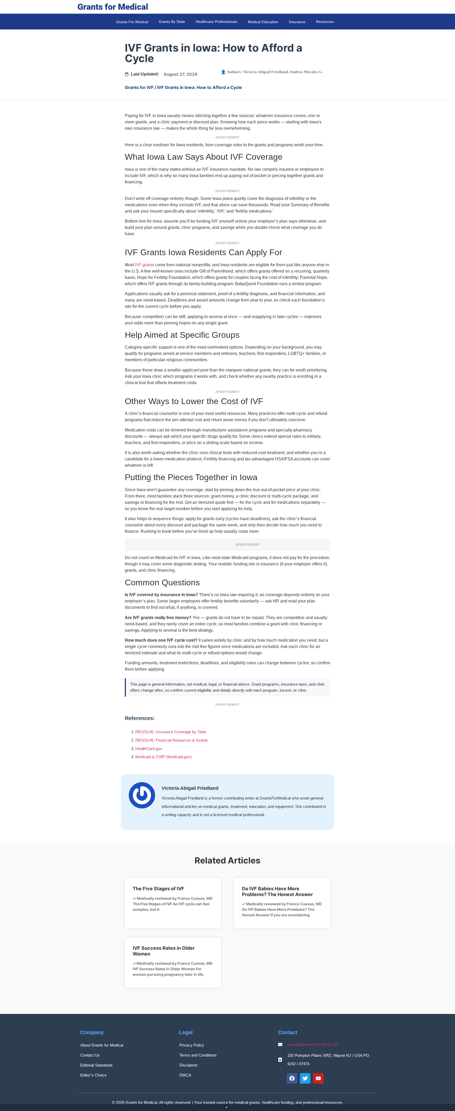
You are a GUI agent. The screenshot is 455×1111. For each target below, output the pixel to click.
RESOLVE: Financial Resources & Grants (171, 740)
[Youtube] (318, 1078)
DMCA (185, 1075)
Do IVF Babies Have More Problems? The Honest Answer (277, 891)
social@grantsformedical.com (313, 1044)
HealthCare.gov (148, 748)
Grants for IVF (139, 87)
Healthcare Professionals (216, 21)
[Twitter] (305, 1078)
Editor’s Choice (93, 1075)
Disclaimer (188, 1065)
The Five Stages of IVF (158, 888)
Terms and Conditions (198, 1055)
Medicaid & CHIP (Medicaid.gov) (163, 757)
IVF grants (144, 265)
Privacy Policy (191, 1045)
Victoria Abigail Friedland (265, 72)
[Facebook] (292, 1078)
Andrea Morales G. (306, 72)
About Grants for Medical (101, 1045)
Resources (325, 21)
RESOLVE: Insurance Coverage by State (170, 732)
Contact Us (90, 1055)
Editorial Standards (96, 1065)
